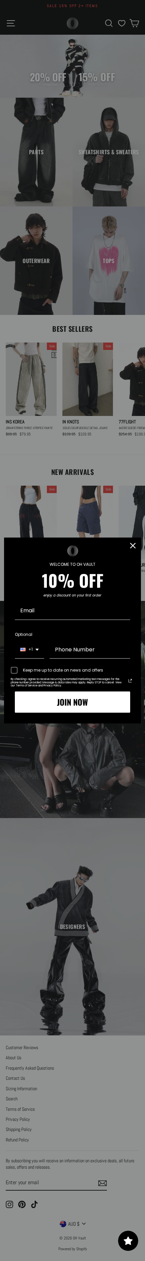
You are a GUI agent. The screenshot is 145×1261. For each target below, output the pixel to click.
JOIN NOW (72, 702)
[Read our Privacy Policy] (130, 681)
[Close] (133, 546)
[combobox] (29, 650)
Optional (23, 634)
